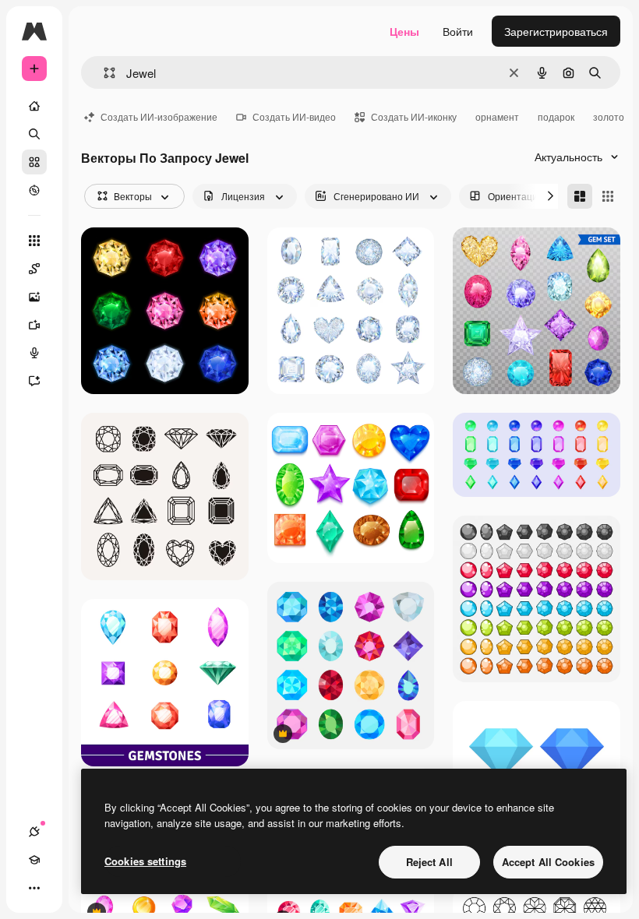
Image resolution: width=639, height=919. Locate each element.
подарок (556, 116)
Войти (458, 31)
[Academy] (34, 859)
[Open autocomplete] (103, 73)
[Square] (607, 196)
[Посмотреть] (34, 190)
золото (608, 116)
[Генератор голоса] (34, 352)
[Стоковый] (34, 162)
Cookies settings (145, 861)
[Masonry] (579, 196)
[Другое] (34, 887)
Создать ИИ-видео (294, 116)
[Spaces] (34, 268)
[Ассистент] (34, 380)
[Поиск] (34, 133)
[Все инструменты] (34, 240)
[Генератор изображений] (34, 296)
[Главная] (34, 105)
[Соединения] (34, 831)
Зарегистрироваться (556, 31)
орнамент (497, 116)
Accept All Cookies (548, 861)
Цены (404, 31)
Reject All (429, 861)
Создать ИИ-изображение (159, 116)
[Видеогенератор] (34, 324)
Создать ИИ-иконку (414, 116)
